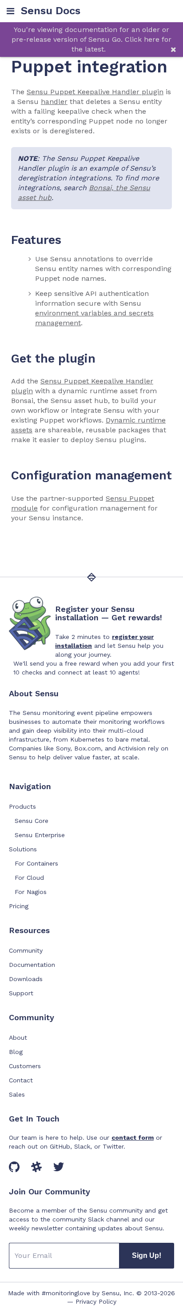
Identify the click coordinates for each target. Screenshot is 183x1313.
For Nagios (31, 891)
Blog (16, 1051)
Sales (17, 1094)
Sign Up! (146, 1255)
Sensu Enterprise (40, 834)
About (18, 1037)
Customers (25, 1066)
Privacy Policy (96, 1301)
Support (21, 993)
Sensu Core (31, 820)
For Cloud (29, 877)
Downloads (26, 978)
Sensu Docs (50, 11)
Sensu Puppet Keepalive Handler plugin (95, 92)
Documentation (32, 964)
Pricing (18, 906)
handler (54, 101)
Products (22, 806)
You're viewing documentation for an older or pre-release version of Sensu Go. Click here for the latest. (91, 39)
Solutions (23, 849)
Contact (21, 1080)
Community (26, 950)
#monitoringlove (66, 1293)
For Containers (36, 863)
